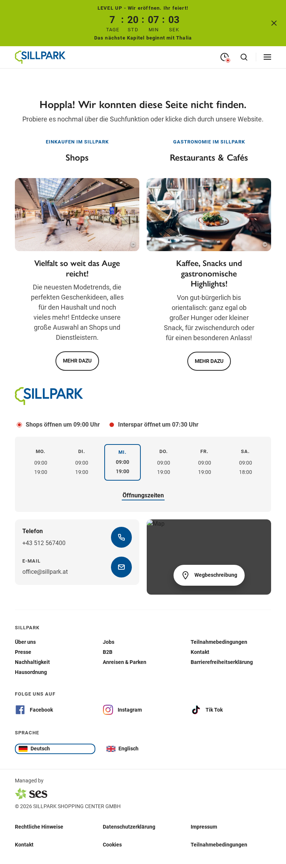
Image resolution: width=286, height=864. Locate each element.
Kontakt (24, 845)
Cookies (112, 845)
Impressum (204, 827)
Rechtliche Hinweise (39, 827)
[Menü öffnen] (267, 57)
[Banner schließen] (274, 23)
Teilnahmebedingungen (219, 845)
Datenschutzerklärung (129, 827)
